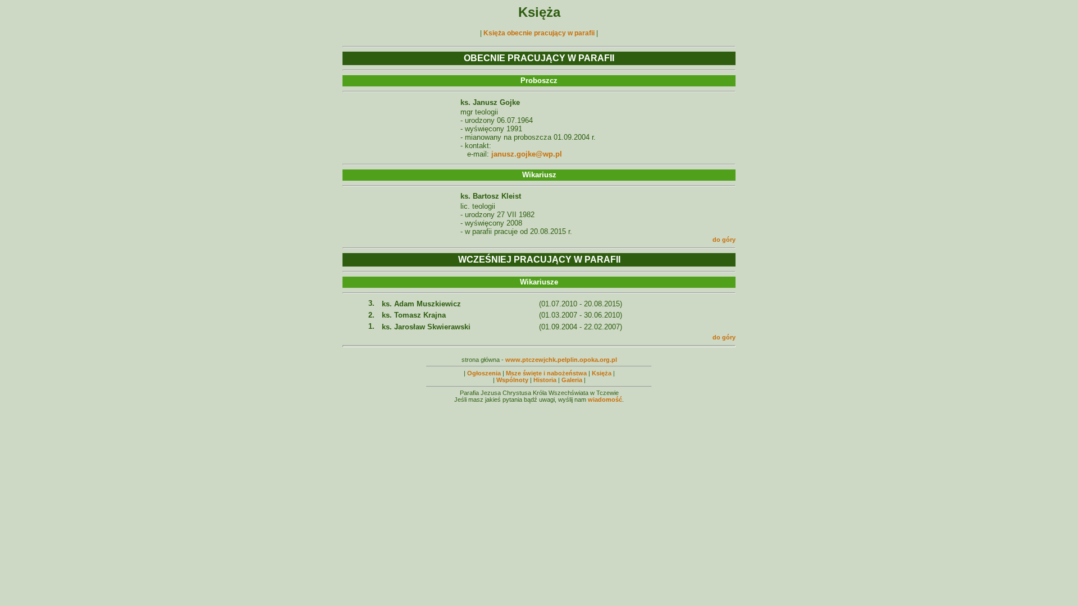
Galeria (571, 380)
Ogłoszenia (484, 373)
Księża (601, 373)
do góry (724, 239)
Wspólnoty (512, 380)
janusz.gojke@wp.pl (526, 154)
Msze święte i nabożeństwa (546, 373)
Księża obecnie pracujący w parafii (539, 33)
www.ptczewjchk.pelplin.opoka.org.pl (561, 359)
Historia (544, 380)
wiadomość (605, 399)
